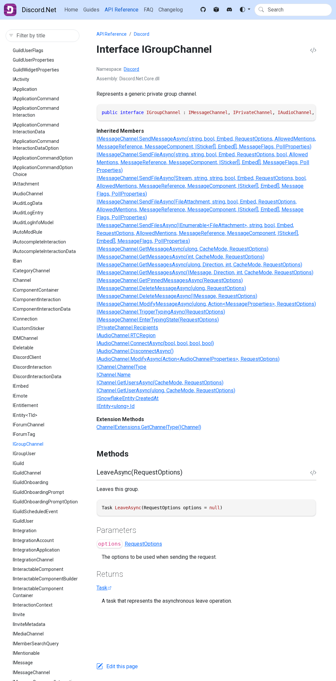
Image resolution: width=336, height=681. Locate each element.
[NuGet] (216, 10)
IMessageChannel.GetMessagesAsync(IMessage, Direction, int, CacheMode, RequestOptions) (204, 272)
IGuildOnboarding (30, 482)
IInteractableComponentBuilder (45, 578)
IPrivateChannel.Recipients (127, 327)
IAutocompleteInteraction (39, 241)
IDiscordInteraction (32, 367)
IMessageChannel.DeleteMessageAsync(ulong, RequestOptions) (171, 288)
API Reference (121, 10)
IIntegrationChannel (33, 559)
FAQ (148, 10)
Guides (91, 10)
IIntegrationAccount (33, 540)
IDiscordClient (27, 357)
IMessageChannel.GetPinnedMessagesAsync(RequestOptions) (169, 280)
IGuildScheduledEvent (35, 511)
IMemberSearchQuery (36, 643)
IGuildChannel (27, 473)
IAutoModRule (27, 232)
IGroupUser (24, 453)
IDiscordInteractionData (37, 376)
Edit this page (122, 666)
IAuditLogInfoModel (33, 222)
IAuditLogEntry (28, 212)
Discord (141, 34)
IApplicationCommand (36, 98)
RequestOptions (143, 544)
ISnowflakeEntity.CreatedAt (127, 398)
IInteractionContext (32, 605)
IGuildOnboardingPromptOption (45, 501)
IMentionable (26, 653)
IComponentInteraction (37, 299)
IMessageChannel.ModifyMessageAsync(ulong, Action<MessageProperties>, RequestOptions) (206, 304)
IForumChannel (28, 424)
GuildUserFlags (28, 50)
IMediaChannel (28, 633)
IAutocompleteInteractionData (44, 251)
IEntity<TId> (25, 415)
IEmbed (21, 386)
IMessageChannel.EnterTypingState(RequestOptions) (157, 320)
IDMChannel (25, 338)
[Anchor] (134, 453)
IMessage (23, 662)
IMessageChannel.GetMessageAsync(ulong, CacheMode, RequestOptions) (182, 249)
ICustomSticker (29, 328)
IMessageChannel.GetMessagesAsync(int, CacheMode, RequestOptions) (180, 257)
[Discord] (229, 10)
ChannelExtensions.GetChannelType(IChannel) (148, 427)
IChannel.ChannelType (121, 367)
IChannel (22, 280)
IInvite (19, 614)
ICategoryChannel (31, 270)
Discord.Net (39, 10)
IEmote (20, 396)
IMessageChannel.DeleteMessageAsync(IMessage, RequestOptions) (176, 296)
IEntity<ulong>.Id (115, 406)
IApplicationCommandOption (43, 158)
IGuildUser (23, 521)
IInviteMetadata (29, 624)
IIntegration (24, 530)
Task (101, 588)
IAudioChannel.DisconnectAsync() (135, 351)
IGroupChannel (28, 444)
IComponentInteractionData (42, 309)
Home (71, 10)
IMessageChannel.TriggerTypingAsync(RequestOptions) (160, 312)
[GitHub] (203, 10)
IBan (17, 260)
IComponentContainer (36, 290)
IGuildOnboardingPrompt (38, 492)
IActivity (21, 79)
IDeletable (23, 347)
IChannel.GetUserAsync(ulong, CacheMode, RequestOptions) (165, 390)
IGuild (18, 463)
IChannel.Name (113, 375)
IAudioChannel (28, 193)
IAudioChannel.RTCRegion (126, 335)
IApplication (25, 89)
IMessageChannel (31, 672)
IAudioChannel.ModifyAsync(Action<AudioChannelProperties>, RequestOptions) (188, 359)
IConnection (25, 318)
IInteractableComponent (38, 569)
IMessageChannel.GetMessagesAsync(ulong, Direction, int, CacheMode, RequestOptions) (199, 265)
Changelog (170, 10)
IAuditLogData (27, 203)
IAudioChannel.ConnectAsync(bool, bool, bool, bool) (155, 343)
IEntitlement (25, 405)
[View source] (313, 50)
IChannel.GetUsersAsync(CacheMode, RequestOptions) (159, 382)
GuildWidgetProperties (36, 69)
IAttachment (26, 183)
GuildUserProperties (33, 60)
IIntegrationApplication (36, 550)
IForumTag (24, 434)
